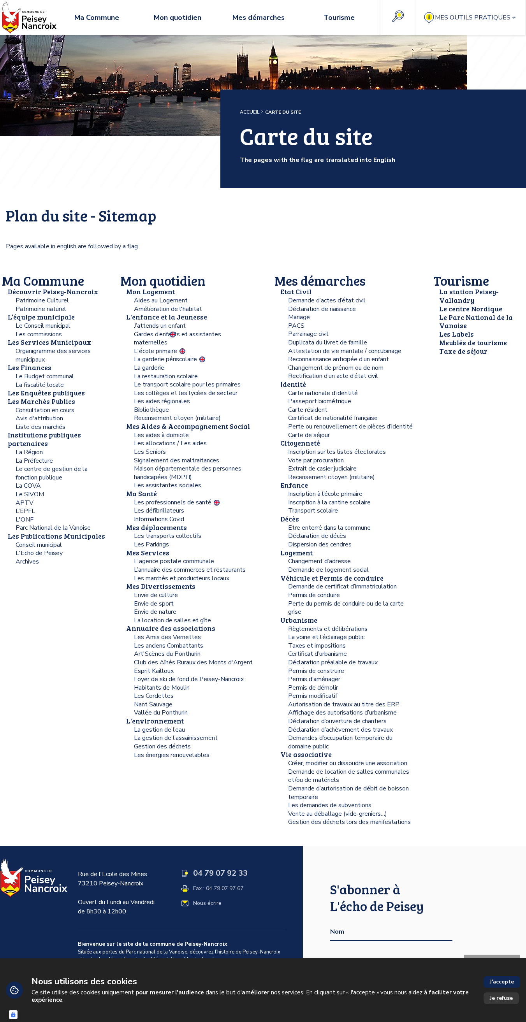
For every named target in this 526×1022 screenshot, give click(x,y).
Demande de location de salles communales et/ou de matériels (348, 776)
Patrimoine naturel (41, 309)
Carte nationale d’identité (323, 393)
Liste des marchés (40, 427)
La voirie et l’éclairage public (326, 637)
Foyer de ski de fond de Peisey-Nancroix (189, 679)
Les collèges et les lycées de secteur (185, 393)
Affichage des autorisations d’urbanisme (342, 712)
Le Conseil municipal (43, 325)
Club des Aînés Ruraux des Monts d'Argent (193, 662)
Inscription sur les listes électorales (337, 452)
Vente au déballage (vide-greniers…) (337, 814)
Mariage (299, 317)
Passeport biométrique (319, 401)
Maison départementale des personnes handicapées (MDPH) (187, 472)
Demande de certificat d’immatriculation (342, 586)
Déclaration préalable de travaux (333, 662)
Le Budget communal (45, 376)
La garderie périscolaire (165, 359)
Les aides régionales (162, 401)
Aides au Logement (161, 300)
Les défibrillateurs (159, 510)
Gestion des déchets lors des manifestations (349, 822)
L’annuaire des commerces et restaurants (190, 569)
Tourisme (461, 280)
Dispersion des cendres (320, 544)
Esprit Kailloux (154, 671)
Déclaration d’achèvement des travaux (340, 729)
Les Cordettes (154, 696)
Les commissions (39, 334)
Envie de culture (156, 595)
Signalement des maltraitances (176, 460)
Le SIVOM (30, 494)
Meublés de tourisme (473, 342)
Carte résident (307, 410)
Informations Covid (159, 519)
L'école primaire (155, 351)
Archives (27, 561)
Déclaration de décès (317, 536)
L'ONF (24, 519)
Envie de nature (155, 612)
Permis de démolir (313, 687)
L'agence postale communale (174, 561)
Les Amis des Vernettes (167, 637)
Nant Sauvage (153, 704)
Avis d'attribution (39, 418)
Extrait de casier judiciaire (322, 468)
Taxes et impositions (317, 645)
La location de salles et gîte (172, 620)
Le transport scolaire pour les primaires (187, 384)
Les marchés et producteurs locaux (181, 578)
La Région (29, 452)
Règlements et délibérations (328, 629)
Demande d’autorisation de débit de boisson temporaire (348, 792)
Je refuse (501, 998)
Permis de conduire (314, 595)
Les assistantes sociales (167, 485)
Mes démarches (320, 280)
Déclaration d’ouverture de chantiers (337, 721)
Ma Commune (43, 280)
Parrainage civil (308, 334)
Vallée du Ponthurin (161, 712)
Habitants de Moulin (162, 687)
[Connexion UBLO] (13, 1014)
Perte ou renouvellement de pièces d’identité (350, 426)
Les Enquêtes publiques (46, 392)
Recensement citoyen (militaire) (177, 418)
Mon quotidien (163, 280)
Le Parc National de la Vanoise (476, 321)
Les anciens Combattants (168, 645)
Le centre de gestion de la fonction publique (52, 473)
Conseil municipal (39, 545)
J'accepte (502, 981)
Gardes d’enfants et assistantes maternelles (177, 338)
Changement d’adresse (319, 561)
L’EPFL (25, 511)
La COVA (28, 485)
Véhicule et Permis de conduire (332, 578)
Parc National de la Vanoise (53, 527)
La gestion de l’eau (159, 729)
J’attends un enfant (160, 325)
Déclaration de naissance (322, 309)
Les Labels (456, 334)
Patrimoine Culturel (42, 300)
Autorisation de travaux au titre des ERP (343, 704)
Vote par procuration (316, 460)
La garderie (149, 367)
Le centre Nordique (470, 308)
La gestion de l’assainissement (176, 738)
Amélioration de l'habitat (168, 309)
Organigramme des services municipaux (53, 355)
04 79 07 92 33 (220, 873)
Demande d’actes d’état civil (327, 300)
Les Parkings (151, 544)
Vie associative (306, 754)
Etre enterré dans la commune (329, 527)
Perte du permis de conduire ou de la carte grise (346, 607)
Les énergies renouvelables (171, 755)
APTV (24, 503)
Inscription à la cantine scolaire (329, 502)
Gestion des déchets (162, 746)
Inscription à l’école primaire (325, 494)
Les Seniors (150, 452)
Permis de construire (316, 671)
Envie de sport (154, 603)
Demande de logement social (328, 569)
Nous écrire (207, 903)
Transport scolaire (313, 510)
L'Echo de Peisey (39, 553)
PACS (296, 325)
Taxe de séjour (463, 351)
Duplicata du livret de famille (327, 342)
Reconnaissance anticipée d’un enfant (338, 359)
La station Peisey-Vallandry (469, 296)
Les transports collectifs (167, 536)
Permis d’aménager (314, 679)
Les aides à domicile (161, 435)
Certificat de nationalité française (333, 418)
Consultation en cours (45, 410)
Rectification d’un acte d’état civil (333, 376)
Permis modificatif (312, 696)
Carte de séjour (309, 435)
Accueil (249, 112)
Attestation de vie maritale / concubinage (344, 351)
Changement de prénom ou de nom (336, 367)
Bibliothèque (151, 410)
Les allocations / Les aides (170, 443)
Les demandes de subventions (329, 805)
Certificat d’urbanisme (317, 654)
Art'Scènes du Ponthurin (167, 654)
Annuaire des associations (170, 628)
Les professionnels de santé (172, 502)
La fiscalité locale (40, 385)
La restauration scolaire (166, 376)
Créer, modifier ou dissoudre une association (347, 763)
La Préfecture (34, 461)
